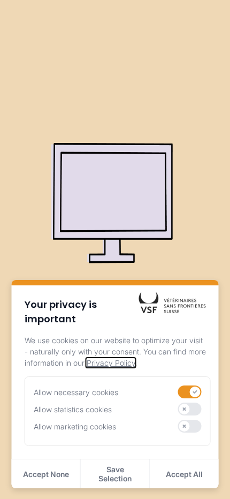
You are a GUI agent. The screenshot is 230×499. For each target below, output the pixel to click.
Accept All (184, 474)
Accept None (46, 474)
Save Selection (115, 474)
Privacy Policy (111, 362)
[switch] (190, 391)
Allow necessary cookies (76, 392)
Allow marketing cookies (75, 426)
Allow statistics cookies (73, 409)
